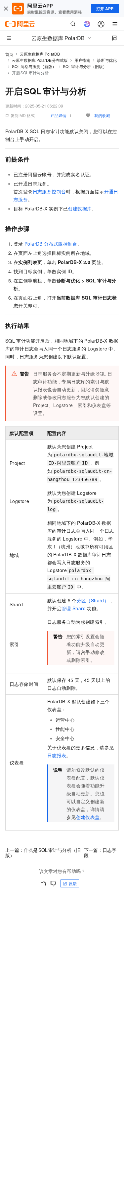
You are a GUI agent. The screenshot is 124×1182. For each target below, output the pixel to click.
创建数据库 (80, 208)
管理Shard (74, 608)
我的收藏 (102, 115)
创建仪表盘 (88, 817)
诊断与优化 (107, 60)
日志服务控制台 (49, 191)
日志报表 (56, 755)
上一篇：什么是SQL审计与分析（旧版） (43, 852)
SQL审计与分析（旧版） (85, 66)
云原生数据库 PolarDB (40, 54)
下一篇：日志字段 (100, 852)
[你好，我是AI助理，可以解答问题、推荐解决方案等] (87, 24)
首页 (9, 54)
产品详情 (58, 115)
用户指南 (82, 60)
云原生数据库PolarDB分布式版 (40, 60)
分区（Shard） (93, 600)
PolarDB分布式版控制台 (50, 243)
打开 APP (104, 9)
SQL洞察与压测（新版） (34, 66)
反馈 (73, 883)
